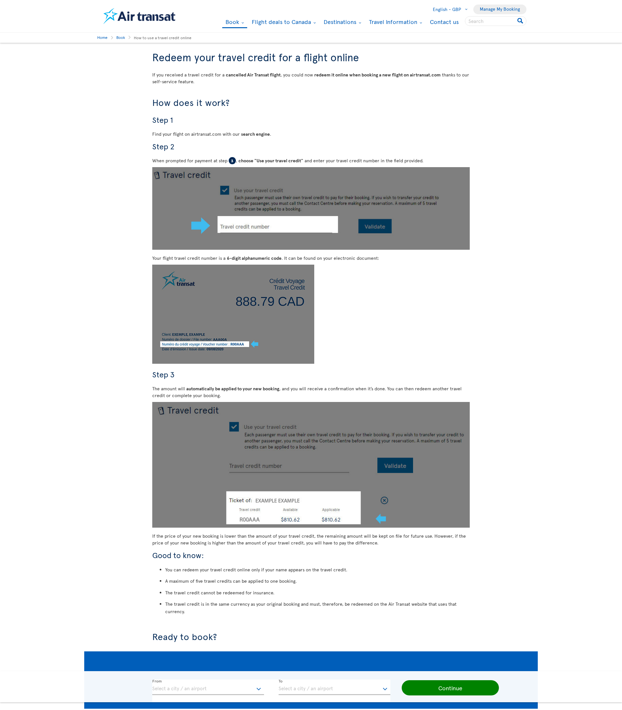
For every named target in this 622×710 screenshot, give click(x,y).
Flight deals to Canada (280, 21)
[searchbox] (495, 21)
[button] (450, 688)
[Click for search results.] (520, 21)
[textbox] (208, 687)
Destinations (339, 21)
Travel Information (392, 21)
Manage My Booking (500, 9)
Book (231, 22)
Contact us (444, 21)
